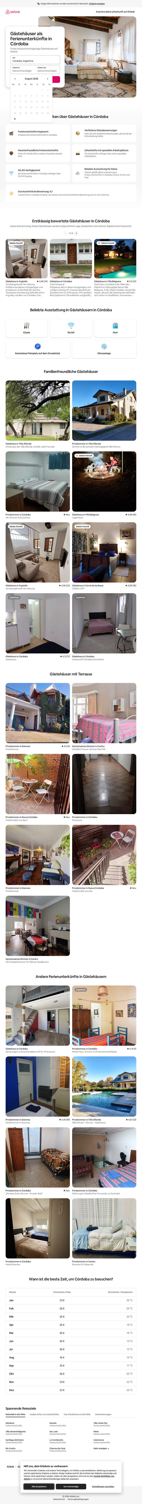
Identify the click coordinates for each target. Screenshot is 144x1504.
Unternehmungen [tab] (103, 1414)
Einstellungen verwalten (103, 1486)
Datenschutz (59, 1499)
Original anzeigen (97, 3)
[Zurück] (66, 233)
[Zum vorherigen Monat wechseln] (15, 79)
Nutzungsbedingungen (78, 1499)
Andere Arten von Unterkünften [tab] (44, 1414)
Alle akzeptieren (39, 1486)
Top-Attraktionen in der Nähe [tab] (77, 1414)
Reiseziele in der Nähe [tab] (15, 1414)
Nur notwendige (71, 1486)
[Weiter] (76, 233)
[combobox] (35, 61)
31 (15, 119)
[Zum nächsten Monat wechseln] (47, 79)
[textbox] (23, 70)
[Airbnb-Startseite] (13, 11)
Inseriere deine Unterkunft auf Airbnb (115, 11)
